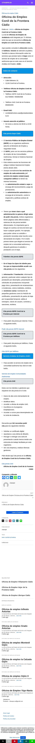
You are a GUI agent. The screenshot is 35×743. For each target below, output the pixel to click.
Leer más (18, 615)
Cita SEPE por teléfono (10, 351)
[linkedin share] (14, 521)
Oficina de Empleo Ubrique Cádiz (16, 595)
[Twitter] (8, 478)
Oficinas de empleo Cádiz (9, 9)
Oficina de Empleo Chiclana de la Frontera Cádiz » (17, 496)
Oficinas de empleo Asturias (11, 638)
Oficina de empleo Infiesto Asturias (15, 610)
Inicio (11, 29)
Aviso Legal (6, 713)
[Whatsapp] (15, 478)
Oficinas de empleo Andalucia (19, 8)
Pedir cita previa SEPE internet (13, 329)
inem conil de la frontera (9, 537)
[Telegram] (19, 478)
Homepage (5, 8)
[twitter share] (3, 521)
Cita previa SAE (7, 464)
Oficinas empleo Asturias (10, 621)
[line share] (21, 521)
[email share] (6, 521)
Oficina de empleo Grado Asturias (14, 627)
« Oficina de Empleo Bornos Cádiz (13, 504)
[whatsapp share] (17, 521)
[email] (9, 741)
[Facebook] (4, 478)
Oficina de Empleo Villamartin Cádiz (17, 582)
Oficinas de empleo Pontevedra (12, 686)
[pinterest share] (10, 521)
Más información (15, 737)
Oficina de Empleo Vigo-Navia (17, 690)
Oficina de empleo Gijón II (15, 676)
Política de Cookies (8, 716)
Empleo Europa (6, 605)
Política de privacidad (9, 719)
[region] (17, 561)
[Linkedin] (11, 478)
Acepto (23, 737)
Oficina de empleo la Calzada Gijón (17, 660)
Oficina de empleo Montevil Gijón (16, 643)
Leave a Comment (17, 512)
